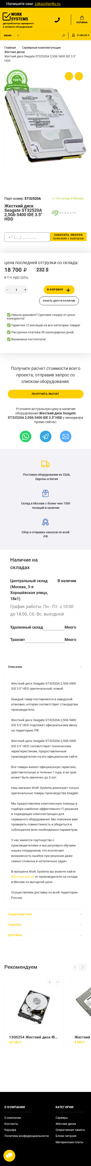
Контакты (11, 1124)
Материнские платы (69, 1142)
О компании (12, 1118)
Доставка (15, 935)
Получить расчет (45, 394)
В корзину (55, 289)
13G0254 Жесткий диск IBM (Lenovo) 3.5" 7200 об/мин (34, 1037)
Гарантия (14, 924)
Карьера (10, 1130)
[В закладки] (57, 982)
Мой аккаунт (73, 35)
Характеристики (20, 914)
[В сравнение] (50, 982)
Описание (15, 667)
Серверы (62, 1118)
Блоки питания (66, 1136)
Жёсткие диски (22, 876)
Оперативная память (70, 1130)
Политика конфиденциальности (26, 1136)
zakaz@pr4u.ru (47, 4)
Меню (7, 35)
